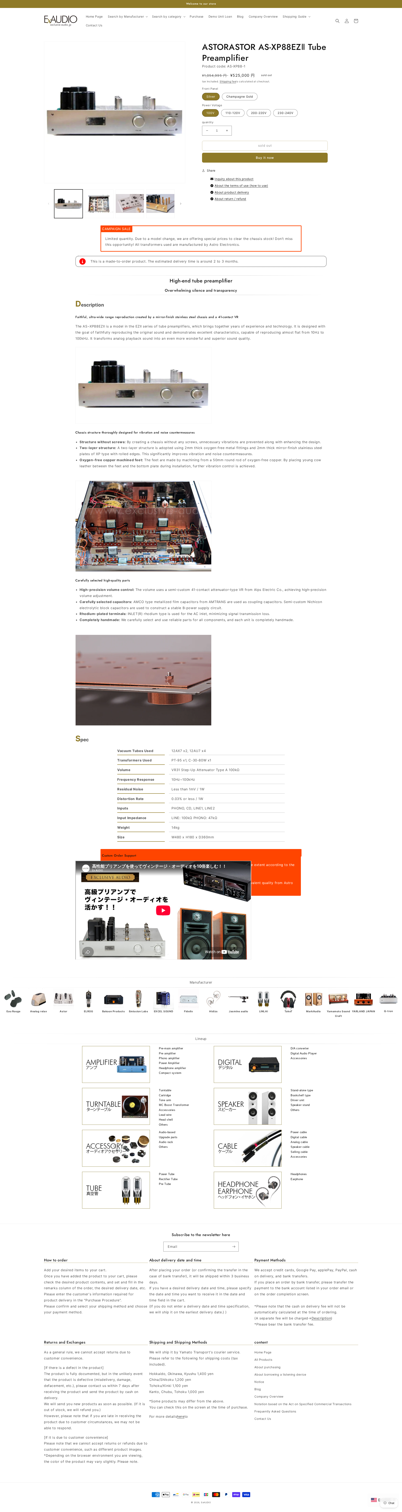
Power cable (299, 1132)
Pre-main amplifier (171, 1048)
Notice (259, 1382)
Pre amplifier (167, 1053)
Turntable (165, 1090)
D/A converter (300, 1048)
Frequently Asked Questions (275, 1411)
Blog (257, 1389)
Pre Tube (165, 1184)
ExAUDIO (206, 1502)
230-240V (285, 113)
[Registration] (233, 1247)
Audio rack (166, 1142)
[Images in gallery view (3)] (130, 203)
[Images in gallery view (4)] (160, 203)
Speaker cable (300, 1146)
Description (321, 1318)
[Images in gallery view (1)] (68, 203)
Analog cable (299, 1142)
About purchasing (267, 1367)
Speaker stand (300, 1105)
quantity (207, 122)
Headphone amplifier (172, 1068)
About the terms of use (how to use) (241, 185)
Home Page (262, 1352)
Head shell (166, 1119)
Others (163, 1124)
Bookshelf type (301, 1095)
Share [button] (211, 170)
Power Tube (167, 1174)
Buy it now (265, 158)
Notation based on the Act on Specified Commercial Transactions (302, 1404)
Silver (210, 96)
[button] (127, 16)
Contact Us (262, 1418)
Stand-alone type (302, 1090)
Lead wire (165, 1114)
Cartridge (165, 1095)
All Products (263, 1359)
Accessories (299, 1058)
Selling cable (299, 1151)
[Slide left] (48, 203)
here (180, 1416)
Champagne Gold (239, 96)
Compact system (170, 1072)
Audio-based (167, 1132)
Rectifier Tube (168, 1179)
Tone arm (165, 1100)
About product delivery (232, 192)
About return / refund (230, 199)
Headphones (299, 1174)
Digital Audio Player (304, 1053)
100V (210, 113)
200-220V (259, 113)
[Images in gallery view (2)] (99, 203)
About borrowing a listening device (280, 1374)
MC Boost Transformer (174, 1105)
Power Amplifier (169, 1063)
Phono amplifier (169, 1058)
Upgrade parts (168, 1137)
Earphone (297, 1179)
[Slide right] (180, 203)
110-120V (232, 113)
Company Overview (268, 1396)
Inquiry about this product (234, 179)
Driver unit (297, 1100)
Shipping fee (228, 81)
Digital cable (299, 1137)
